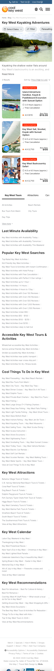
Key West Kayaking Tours (12, 423)
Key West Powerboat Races (13, 546)
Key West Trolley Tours (11, 446)
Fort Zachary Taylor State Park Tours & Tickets (22, 498)
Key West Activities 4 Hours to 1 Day (17, 289)
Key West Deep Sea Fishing (13, 408)
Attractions (33, 195)
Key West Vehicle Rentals (34, 446)
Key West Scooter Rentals (13, 457)
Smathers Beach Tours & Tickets (16, 513)
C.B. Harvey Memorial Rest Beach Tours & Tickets (23, 483)
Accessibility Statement (37, 650)
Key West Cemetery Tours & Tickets (17, 505)
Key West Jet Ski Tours (34, 420)
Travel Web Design (27, 664)
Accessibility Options (16, 650)
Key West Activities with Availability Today (20, 237)
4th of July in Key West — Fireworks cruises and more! (22, 569)
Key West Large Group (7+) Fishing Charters (20, 404)
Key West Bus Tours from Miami (15, 382)
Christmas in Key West (37, 550)
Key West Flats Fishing (36, 408)
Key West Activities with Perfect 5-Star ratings (21, 278)
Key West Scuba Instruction (13, 431)
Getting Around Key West (12, 603)
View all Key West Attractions (14, 524)
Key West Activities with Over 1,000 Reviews (21, 304)
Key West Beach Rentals (32, 378)
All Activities (7, 205)
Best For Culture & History (31, 589)
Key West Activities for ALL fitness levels (19, 364)
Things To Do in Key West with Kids (17, 614)
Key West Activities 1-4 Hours (14, 285)
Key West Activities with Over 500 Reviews (20, 301)
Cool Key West (32, 658)
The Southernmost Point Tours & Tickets (19, 520)
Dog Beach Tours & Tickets (13, 490)
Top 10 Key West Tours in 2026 (15, 618)
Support (10, 646)
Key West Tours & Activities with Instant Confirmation (24, 267)
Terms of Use (28, 653)
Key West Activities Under (15, 312)
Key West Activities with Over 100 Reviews (20, 293)
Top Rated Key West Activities (14, 259)
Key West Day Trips (29, 386)
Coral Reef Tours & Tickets (13, 486)
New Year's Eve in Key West (14, 550)
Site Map (13, 664)
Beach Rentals (34, 205)
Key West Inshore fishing (12, 420)
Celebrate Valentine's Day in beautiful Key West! (22, 557)
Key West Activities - (15, 316)
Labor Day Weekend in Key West (16, 538)
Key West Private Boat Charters (15, 397)
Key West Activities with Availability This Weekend (23, 245)
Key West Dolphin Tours (12, 393)
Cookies (40, 653)
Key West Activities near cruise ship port (19, 360)
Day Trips (6, 217)
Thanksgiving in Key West (12, 542)
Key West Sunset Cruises (37, 442)
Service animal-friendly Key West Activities (20, 349)
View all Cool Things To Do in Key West (18, 465)
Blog (9, 18)
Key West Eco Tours (39, 397)
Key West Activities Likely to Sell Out (17, 327)
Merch (10, 643)
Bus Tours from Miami (11, 211)
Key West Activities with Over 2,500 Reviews (21, 308)
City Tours (32, 211)
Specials (19, 643)
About (18, 646)
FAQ (25, 646)
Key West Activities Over (15, 323)
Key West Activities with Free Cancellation (19, 274)
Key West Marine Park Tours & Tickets (18, 509)
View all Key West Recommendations (17, 622)
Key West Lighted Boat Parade (15, 553)
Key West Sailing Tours (11, 427)
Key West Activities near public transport (19, 356)
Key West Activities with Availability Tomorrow (21, 241)
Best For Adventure (10, 589)
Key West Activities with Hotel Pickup (17, 270)
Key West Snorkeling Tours (13, 442)
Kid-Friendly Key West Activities (15, 263)
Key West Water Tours (33, 461)
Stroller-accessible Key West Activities (18, 353)
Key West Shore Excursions (13, 435)
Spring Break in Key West (12, 561)
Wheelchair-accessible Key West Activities (20, 345)
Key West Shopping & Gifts (36, 603)
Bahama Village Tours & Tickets (15, 479)
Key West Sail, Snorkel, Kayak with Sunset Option (34, 132)
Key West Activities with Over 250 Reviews (20, 297)
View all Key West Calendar (13, 575)
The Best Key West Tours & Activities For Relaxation (24, 610)
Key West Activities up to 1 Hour (15, 282)
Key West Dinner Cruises (12, 389)
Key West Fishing (9, 401)
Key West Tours (13, 195)
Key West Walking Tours (36, 457)
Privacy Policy (15, 653)
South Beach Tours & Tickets (14, 516)
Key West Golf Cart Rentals (13, 453)
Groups (41, 643)
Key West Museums (34, 423)
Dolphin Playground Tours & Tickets (17, 494)
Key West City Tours (10, 386)
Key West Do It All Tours (35, 389)
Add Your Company (37, 646)
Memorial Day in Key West (13, 565)
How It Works (30, 643)
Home (4, 18)
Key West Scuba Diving (33, 427)
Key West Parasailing (11, 378)
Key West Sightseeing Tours (13, 438)
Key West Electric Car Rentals (14, 450)
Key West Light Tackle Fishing (14, 412)
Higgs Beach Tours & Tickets (14, 501)
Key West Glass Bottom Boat (14, 416)
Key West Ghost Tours (38, 412)
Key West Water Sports (11, 461)
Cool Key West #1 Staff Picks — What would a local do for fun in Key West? (23, 598)
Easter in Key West (33, 561)
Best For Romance (9, 593)
